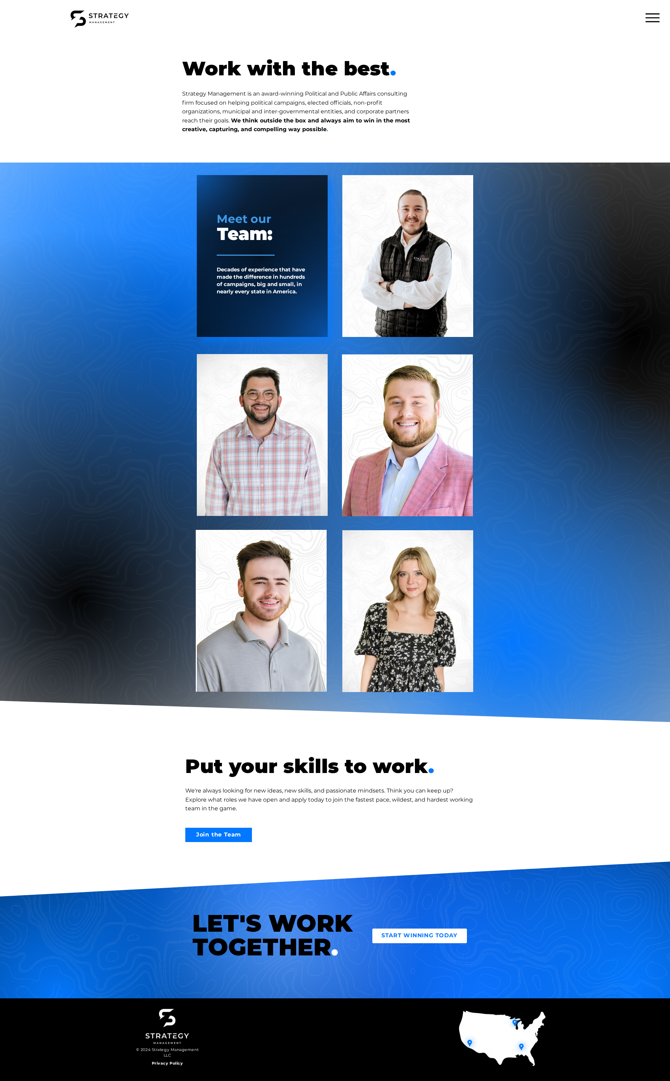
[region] (262, 256)
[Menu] (652, 17)
